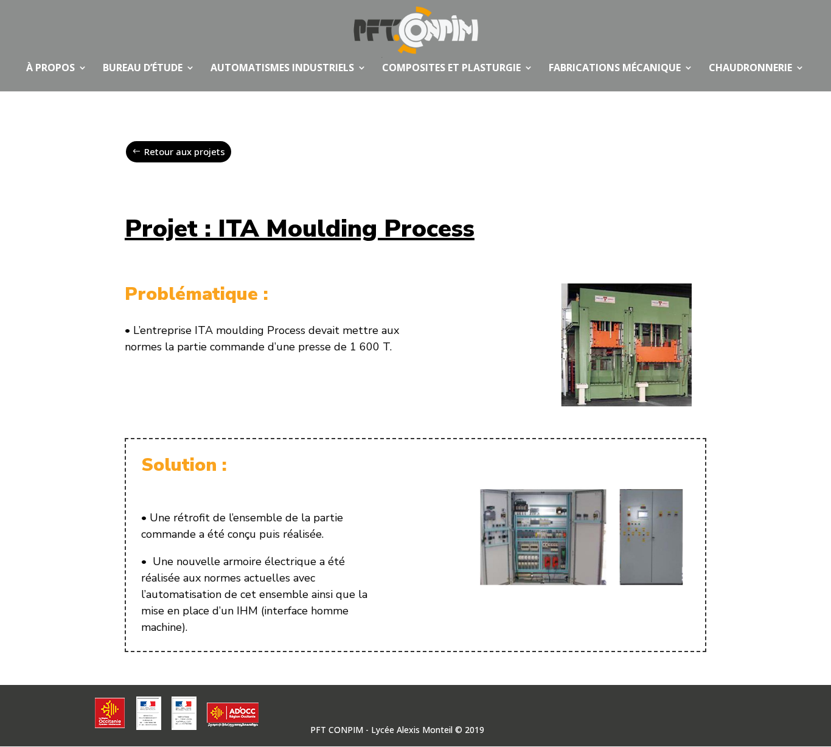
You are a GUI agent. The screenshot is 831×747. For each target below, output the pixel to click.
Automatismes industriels (282, 68)
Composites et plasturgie (451, 68)
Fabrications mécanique (615, 68)
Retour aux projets (184, 151)
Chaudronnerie (750, 68)
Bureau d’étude (143, 68)
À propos (50, 68)
